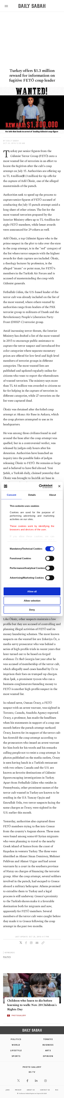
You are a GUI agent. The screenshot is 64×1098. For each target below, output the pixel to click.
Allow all (32, 591)
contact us (45, 1090)
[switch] (49, 558)
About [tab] (52, 495)
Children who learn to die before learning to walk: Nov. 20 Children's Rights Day (32, 1005)
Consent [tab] (11, 495)
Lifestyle (16, 1050)
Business (48, 1045)
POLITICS (16, 1039)
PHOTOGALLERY (19, 1015)
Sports (16, 1056)
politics (7, 957)
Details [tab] (32, 495)
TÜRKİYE (48, 1039)
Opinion (48, 1056)
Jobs (7, 1090)
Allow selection (32, 600)
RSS (56, 1090)
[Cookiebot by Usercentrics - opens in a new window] (40, 486)
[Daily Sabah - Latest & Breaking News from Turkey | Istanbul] (32, 6)
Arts (48, 1050)
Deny (32, 609)
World (16, 1045)
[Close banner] (59, 486)
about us (31, 1090)
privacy (18, 1090)
